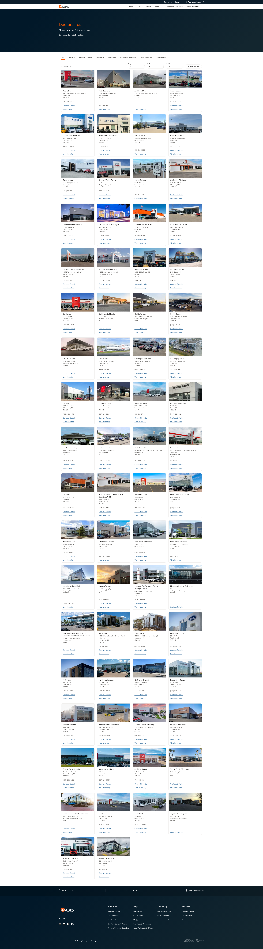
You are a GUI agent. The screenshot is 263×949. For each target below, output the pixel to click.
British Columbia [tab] (85, 57)
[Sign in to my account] (203, 2)
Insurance (170, 7)
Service (148, 7)
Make (149, 64)
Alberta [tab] (72, 57)
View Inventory (68, 109)
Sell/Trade (139, 7)
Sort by (168, 64)
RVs (134, 920)
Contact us (168, 2)
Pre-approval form (164, 912)
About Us (179, 7)
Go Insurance (187, 916)
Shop (131, 7)
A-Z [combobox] (168, 67)
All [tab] (63, 57)
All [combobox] (130, 67)
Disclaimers (63, 941)
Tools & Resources (192, 7)
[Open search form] (203, 6)
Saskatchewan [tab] (146, 57)
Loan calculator (163, 916)
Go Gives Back (113, 916)
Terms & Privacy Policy (78, 941)
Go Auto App (113, 920)
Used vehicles (138, 916)
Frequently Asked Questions (118, 928)
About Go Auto (114, 912)
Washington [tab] (161, 57)
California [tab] (100, 57)
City (129, 64)
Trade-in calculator (164, 920)
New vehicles (137, 912)
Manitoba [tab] (112, 57)
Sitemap (93, 941)
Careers (177, 2)
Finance (157, 7)
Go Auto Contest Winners (117, 924)
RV (163, 7)
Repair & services (188, 912)
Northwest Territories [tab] (128, 57)
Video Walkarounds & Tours (143, 928)
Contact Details (69, 106)
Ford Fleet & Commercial (142, 924)
